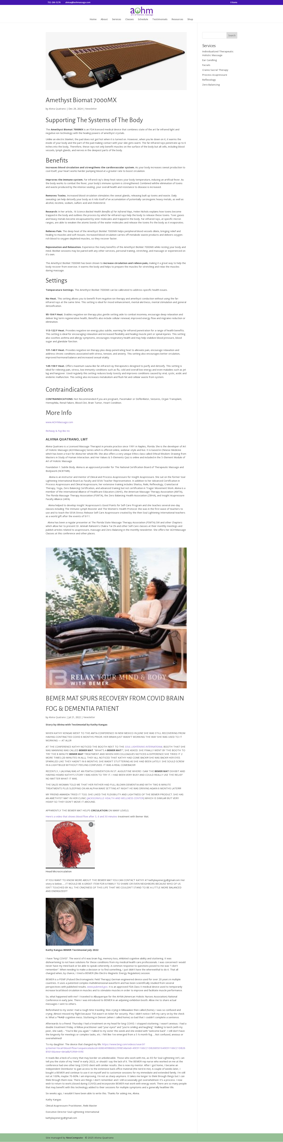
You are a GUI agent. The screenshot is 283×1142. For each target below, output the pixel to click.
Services (116, 19)
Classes (129, 19)
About (104, 19)
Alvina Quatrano (57, 108)
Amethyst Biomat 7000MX (81, 100)
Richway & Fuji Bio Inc (58, 430)
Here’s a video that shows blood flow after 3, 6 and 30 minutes (81, 816)
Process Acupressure (214, 74)
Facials (206, 65)
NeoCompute (74, 1137)
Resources (177, 19)
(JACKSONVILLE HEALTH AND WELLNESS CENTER (115, 798)
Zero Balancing (211, 84)
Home (93, 19)
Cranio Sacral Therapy (215, 69)
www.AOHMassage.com (59, 422)
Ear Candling (209, 60)
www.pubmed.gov (97, 986)
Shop (190, 19)
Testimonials (159, 19)
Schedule (143, 19)
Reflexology (209, 79)
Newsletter (91, 108)
